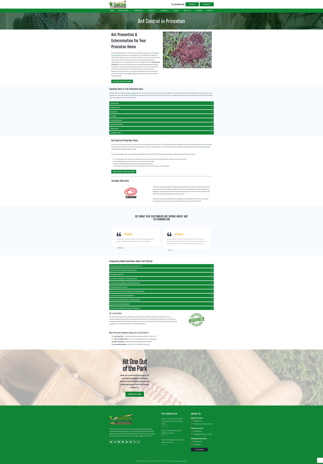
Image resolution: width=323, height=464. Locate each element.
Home (112, 10)
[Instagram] (119, 442)
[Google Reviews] (134, 442)
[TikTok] (138, 442)
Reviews (199, 10)
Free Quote (206, 4)
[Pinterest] (127, 442)
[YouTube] (123, 442)
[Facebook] (111, 442)
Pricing (176, 10)
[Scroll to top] (318, 457)
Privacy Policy (183, 461)
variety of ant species (132, 93)
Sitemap (177, 461)
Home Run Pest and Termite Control (119, 429)
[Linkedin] (130, 442)
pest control (204, 147)
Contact (210, 10)
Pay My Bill (192, 4)
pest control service (131, 431)
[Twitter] (115, 442)
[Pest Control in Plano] (188, 377)
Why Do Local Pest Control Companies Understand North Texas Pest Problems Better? (172, 421)
